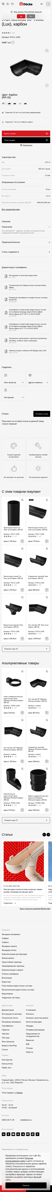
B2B (27, 1044)
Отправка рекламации (35, 1030)
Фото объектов (8, 1042)
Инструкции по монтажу (12, 1014)
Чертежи (5, 1034)
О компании (31, 1010)
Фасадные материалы (11, 934)
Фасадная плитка (9, 950)
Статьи (5, 1049)
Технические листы (10, 1018)
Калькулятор (7, 1064)
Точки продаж (9, 140)
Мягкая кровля (8, 958)
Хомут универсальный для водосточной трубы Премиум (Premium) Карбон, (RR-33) (13, 700)
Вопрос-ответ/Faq (9, 1046)
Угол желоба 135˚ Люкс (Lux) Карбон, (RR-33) (38, 626)
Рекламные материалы (11, 1022)
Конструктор (7, 1060)
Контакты (30, 1014)
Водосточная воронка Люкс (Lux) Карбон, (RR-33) (13, 626)
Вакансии (30, 1040)
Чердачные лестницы (11, 998)
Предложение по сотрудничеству (15, 1149)
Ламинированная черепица (13, 966)
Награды (29, 1026)
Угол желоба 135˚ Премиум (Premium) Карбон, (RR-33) (13, 749)
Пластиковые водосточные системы (17, 986)
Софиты (5, 942)
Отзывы (29, 1048)
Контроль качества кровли (37, 1018)
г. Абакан (18, 1093)
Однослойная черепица (12, 962)
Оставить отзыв (42, 414)
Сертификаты (7, 1026)
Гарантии (5, 1030)
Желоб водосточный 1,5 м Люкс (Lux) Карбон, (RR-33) (37, 529)
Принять (26, 1185)
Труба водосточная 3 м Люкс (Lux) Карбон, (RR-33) (13, 529)
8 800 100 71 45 (8, 1120)
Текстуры (6, 1038)
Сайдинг (5, 938)
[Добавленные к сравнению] (7, 3)
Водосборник (7, 994)
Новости (29, 1052)
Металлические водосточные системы (18, 990)
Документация (8, 1010)
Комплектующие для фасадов (14, 954)
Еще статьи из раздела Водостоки (35, 909)
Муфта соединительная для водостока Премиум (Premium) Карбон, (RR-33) (38, 798)
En (42, 4)
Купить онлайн (10, 134)
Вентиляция (7, 978)
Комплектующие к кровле (12, 970)
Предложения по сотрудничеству (33, 1035)
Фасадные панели (9, 946)
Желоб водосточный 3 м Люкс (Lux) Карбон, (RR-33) (13, 577)
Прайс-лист (6, 1068)
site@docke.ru (26, 1120)
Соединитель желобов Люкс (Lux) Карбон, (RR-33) (38, 577)
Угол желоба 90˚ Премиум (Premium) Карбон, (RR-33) (37, 700)
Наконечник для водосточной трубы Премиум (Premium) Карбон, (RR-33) (13, 797)
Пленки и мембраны (10, 974)
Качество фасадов (34, 1022)
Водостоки (6, 982)
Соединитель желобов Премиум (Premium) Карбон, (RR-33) (38, 749)
